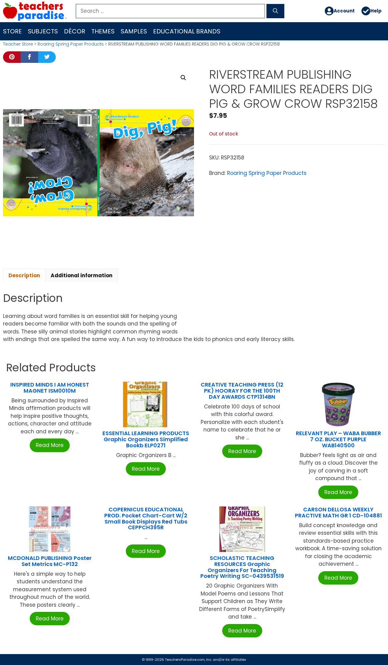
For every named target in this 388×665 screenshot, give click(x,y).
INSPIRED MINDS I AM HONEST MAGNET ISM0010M (49, 387)
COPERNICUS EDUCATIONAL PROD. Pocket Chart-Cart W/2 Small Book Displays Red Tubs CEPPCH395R (145, 518)
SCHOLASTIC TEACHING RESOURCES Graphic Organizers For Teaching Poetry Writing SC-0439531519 (242, 567)
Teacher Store (18, 44)
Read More (50, 445)
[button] (183, 77)
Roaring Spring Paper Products (71, 44)
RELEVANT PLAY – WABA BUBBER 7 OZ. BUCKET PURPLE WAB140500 (338, 439)
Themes (103, 31)
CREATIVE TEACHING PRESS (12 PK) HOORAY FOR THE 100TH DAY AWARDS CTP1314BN (242, 391)
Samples (134, 31)
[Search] (275, 11)
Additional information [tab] (81, 275)
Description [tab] (24, 275)
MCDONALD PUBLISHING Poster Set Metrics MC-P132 (50, 561)
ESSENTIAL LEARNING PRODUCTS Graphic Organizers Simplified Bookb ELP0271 (145, 439)
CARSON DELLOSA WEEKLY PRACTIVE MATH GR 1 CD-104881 (338, 512)
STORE (12, 31)
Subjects (43, 31)
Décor (74, 31)
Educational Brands (186, 31)
